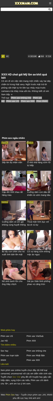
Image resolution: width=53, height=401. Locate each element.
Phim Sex (10, 394)
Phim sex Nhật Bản (35, 355)
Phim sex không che (21, 97)
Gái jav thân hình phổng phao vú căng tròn (38, 282)
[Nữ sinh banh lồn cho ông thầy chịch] (13, 270)
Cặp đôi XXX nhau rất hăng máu (12, 193)
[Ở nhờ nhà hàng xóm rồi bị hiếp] (39, 151)
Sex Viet (16, 377)
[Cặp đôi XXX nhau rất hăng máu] (13, 181)
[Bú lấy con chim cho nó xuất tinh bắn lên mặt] (13, 240)
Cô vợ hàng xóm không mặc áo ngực (38, 253)
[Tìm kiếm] (49, 9)
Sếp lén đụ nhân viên (12, 162)
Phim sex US (13, 101)
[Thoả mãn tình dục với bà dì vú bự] (39, 210)
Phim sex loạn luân (10, 355)
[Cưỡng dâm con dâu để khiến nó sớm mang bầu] (39, 181)
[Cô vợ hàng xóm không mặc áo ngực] (39, 240)
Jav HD (4, 340)
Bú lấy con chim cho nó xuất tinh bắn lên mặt (13, 253)
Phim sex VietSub (34, 336)
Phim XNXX (42, 101)
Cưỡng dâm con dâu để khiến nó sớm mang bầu (38, 193)
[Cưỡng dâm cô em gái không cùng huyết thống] (13, 210)
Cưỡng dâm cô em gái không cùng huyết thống (14, 223)
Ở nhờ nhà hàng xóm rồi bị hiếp (39, 164)
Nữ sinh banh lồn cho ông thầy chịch (12, 282)
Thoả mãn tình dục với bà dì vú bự (38, 223)
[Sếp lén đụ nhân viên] (13, 151)
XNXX (3, 360)
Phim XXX (31, 340)
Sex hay (4, 350)
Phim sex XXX (27, 101)
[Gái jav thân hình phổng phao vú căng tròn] (39, 270)
